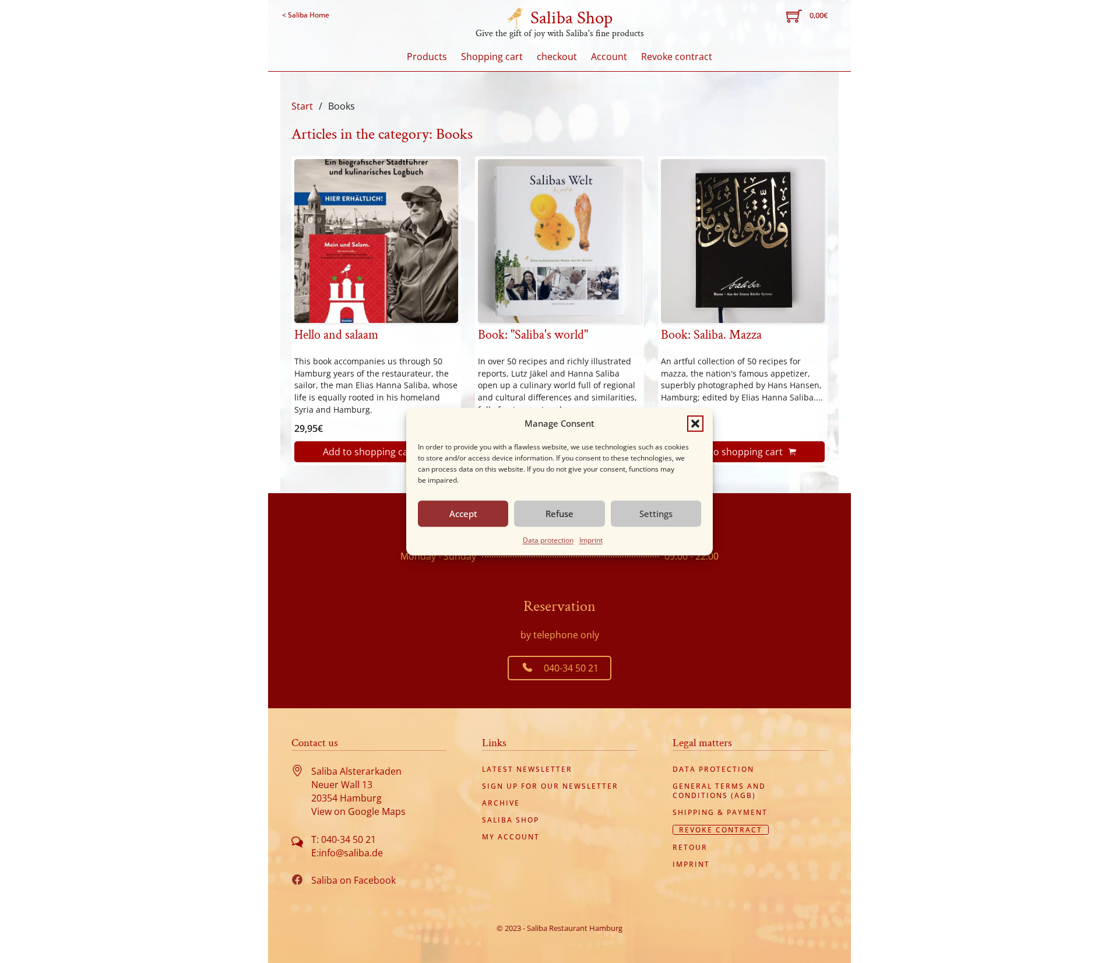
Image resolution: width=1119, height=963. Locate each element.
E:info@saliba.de (347, 852)
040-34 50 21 (571, 668)
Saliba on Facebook (353, 880)
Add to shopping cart (369, 451)
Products (427, 56)
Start (302, 106)
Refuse (559, 513)
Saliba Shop (571, 18)
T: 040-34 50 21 (343, 839)
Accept (463, 513)
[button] (695, 423)
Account (609, 56)
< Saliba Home (305, 15)
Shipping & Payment (720, 812)
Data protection (548, 539)
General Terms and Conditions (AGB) (719, 791)
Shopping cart (492, 56)
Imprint (591, 539)
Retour (690, 847)
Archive (501, 803)
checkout (557, 56)
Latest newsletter (527, 769)
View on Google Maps (358, 811)
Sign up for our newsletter (550, 786)
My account (511, 837)
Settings (656, 513)
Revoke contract (676, 56)
